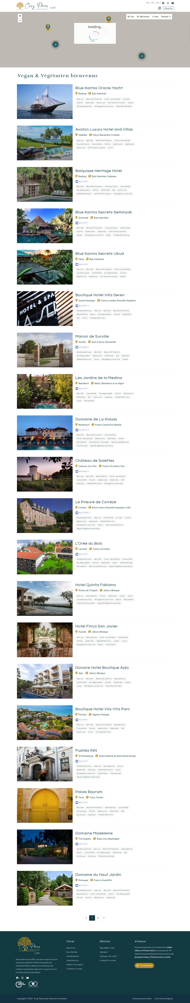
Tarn (122, 466)
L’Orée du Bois (88, 543)
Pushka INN (86, 750)
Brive (94, 507)
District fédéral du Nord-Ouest (113, 756)
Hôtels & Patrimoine (84, 194)
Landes (112, 300)
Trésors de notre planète (86, 603)
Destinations (72, 956)
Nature (125, 359)
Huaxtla (82, 632)
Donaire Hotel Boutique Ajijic (102, 668)
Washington (113, 839)
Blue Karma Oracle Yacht (99, 88)
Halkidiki (82, 135)
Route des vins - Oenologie (99, 442)
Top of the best (82, 446)
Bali (94, 93)
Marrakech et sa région (113, 383)
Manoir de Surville (92, 336)
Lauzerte (82, 549)
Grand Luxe (101, 103)
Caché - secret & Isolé (112, 99)
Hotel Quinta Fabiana (95, 585)
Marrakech (83, 383)
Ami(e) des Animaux (84, 311)
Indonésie (101, 93)
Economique (81, 811)
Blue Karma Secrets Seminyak (103, 212)
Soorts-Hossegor (86, 300)
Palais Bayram (89, 792)
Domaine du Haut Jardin (98, 875)
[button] (168, 8)
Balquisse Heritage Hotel (98, 171)
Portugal (105, 714)
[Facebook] (163, 3)
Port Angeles (84, 839)
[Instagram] (168, 3)
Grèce (96, 135)
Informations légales (163, 999)
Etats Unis (102, 839)
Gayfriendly (89, 103)
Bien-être (89, 140)
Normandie (110, 342)
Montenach (83, 425)
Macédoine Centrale (110, 135)
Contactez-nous (74, 969)
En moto (119, 518)
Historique (125, 356)
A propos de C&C (108, 956)
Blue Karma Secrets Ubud (99, 254)
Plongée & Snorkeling (121, 235)
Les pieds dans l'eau (84, 106)
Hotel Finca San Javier (96, 626)
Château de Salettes (94, 461)
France (104, 300)
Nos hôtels (71, 952)
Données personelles (142, 999)
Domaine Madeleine (94, 833)
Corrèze (82, 507)
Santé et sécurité (74, 964)
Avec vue (80, 99)
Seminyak (83, 218)
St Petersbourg (85, 756)
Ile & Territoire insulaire (116, 103)
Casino (92, 314)
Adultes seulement (84, 849)
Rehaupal (83, 880)
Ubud (81, 259)
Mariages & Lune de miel (104, 106)
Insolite (130, 103)
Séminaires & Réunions (120, 442)
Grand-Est (108, 425)
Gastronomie (118, 144)
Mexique (115, 590)
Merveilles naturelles (124, 106)
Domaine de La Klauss (96, 419)
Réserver (70, 948)
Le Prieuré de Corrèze (95, 502)
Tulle (128, 507)
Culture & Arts (97, 144)
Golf (114, 190)
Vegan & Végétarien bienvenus (101, 446)
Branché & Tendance (94, 99)
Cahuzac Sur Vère (87, 466)
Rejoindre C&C (107, 948)
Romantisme (89, 401)
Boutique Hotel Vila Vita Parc (102, 709)
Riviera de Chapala (88, 590)
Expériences (72, 960)
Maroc (98, 383)
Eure (94, 342)
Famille (80, 103)
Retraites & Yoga (126, 563)
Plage (108, 235)
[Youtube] (172, 3)
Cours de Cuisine (83, 144)
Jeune (110, 148)
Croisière (126, 99)
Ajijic (80, 673)
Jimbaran (111, 176)
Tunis (81, 797)
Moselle (118, 425)
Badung (82, 93)
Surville (82, 342)
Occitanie (114, 466)
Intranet (104, 952)
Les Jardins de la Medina (98, 378)
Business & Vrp (82, 314)
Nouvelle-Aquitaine (126, 300)
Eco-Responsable (83, 190)
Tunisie (99, 797)
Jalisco (106, 590)
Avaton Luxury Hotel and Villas (104, 129)
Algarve (96, 714)
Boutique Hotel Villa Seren (100, 295)
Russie (132, 756)
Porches (82, 714)
